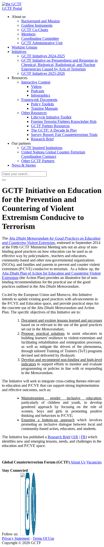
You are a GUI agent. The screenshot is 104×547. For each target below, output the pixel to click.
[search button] (4, 180)
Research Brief (59, 437)
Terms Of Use (43, 538)
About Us (77, 462)
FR (83, 437)
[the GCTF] (12, 4)
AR (75, 437)
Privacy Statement (16, 538)
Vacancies (94, 462)
